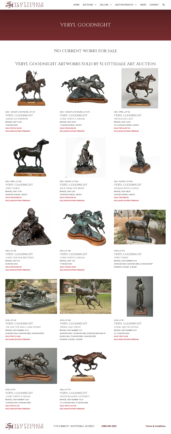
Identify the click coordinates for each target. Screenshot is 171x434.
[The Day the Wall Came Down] (31, 296)
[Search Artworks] (163, 5)
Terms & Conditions (156, 426)
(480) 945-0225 (109, 426)
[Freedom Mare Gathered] (85, 366)
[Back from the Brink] (85, 157)
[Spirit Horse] (31, 157)
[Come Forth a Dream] (85, 88)
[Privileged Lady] (140, 88)
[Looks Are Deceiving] (140, 296)
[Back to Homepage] (24, 5)
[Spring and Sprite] (85, 296)
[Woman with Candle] (140, 157)
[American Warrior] (31, 88)
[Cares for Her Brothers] (31, 227)
